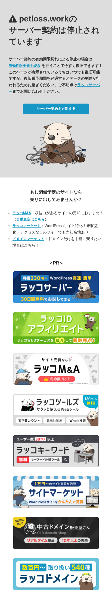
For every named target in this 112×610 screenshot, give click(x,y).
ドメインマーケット (28, 239)
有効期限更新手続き (25, 66)
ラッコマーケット (27, 226)
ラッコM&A (22, 213)
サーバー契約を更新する (56, 109)
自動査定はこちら (30, 219)
